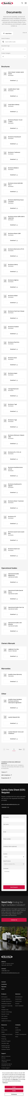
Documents (4, 1030)
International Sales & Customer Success (6, 1064)
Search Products (5, 38)
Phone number (7, 839)
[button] (26, 3)
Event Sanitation (19, 1005)
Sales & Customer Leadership (5, 1060)
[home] (7, 3)
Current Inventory (5, 999)
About (16, 1027)
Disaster (17, 1003)
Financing (3, 1039)
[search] (22, 3)
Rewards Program (5, 1041)
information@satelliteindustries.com (10, 804)
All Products (4, 997)
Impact (17, 1032)
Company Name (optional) (10, 846)
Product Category (5, 53)
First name (6, 817)
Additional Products (6, 1020)
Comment (5, 868)
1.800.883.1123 (5, 807)
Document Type (5, 46)
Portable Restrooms (6, 1001)
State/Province (7, 861)
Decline (14, 1090)
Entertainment (18, 997)
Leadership (18, 1030)
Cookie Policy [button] (15, 1079)
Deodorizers (4, 1018)
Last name (6, 824)
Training (3, 1036)
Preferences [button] (5, 1082)
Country (5, 854)
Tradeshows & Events (6, 1034)
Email (4, 832)
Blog (2, 1027)
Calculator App (5, 1043)
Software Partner (5, 1049)
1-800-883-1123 (5, 970)
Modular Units (4, 1009)
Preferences (14, 1094)
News (16, 1036)
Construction (18, 1001)
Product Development (20, 1034)
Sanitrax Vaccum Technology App (5, 1046)
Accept (14, 1087)
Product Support (5, 1068)
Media (3, 1032)
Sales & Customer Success (5, 1057)
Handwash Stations (6, 1003)
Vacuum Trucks (5, 1014)
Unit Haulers (4, 1016)
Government (18, 999)
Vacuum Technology (6, 1012)
